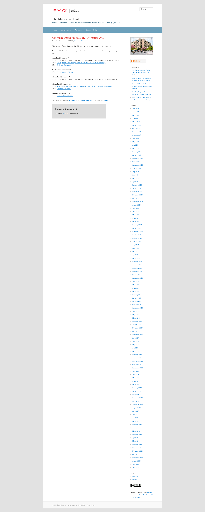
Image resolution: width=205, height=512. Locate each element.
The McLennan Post (65, 19)
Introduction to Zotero (65, 72)
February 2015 (137, 434)
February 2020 (137, 321)
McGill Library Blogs (58, 505)
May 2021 (135, 285)
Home (55, 30)
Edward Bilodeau (80, 40)
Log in (134, 479)
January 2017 (136, 428)
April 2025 (135, 145)
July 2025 (135, 138)
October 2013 (136, 454)
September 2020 (137, 308)
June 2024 (135, 175)
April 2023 (135, 218)
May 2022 (135, 251)
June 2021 (135, 281)
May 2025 (135, 142)
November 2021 (137, 271)
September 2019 (137, 334)
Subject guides (66, 30)
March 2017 (136, 421)
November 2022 (137, 231)
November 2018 (137, 361)
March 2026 (136, 122)
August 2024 (136, 168)
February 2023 (137, 225)
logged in (65, 113)
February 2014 (137, 444)
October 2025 (136, 128)
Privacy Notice (91, 505)
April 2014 (135, 438)
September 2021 (137, 278)
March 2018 (136, 384)
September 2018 (137, 368)
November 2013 (137, 451)
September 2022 (137, 238)
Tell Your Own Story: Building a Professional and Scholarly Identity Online (84, 86)
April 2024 (135, 182)
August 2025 (136, 135)
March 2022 (136, 258)
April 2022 (135, 255)
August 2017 (136, 408)
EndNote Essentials (64, 65)
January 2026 (136, 125)
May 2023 (135, 215)
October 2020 (136, 305)
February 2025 (137, 152)
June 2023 (135, 211)
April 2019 (135, 348)
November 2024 (137, 158)
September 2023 (137, 201)
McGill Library (82, 505)
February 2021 (137, 295)
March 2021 (136, 291)
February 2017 (137, 424)
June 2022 (135, 248)
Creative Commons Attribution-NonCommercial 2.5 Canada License (141, 494)
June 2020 (135, 311)
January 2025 (136, 155)
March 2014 (136, 441)
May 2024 (135, 178)
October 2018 (136, 364)
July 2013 (135, 464)
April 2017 (135, 418)
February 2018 (137, 388)
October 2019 (136, 331)
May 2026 (135, 115)
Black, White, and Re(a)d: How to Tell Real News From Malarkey (81, 62)
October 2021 (136, 275)
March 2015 (136, 431)
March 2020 (136, 318)
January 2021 (136, 298)
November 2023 (137, 195)
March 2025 (136, 148)
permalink (106, 100)
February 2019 (137, 354)
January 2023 (136, 228)
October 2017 (136, 401)
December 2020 (137, 301)
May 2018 (135, 378)
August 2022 (136, 241)
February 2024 (137, 185)
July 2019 (135, 338)
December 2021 (137, 268)
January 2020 (136, 325)
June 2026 (135, 112)
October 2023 (136, 198)
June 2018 (135, 374)
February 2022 (137, 261)
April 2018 (135, 381)
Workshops (78, 30)
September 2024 (137, 165)
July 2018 (135, 371)
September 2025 (137, 132)
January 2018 (136, 391)
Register (135, 476)
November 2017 (137, 398)
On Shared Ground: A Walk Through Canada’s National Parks (141, 72)
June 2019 (135, 341)
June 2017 (135, 414)
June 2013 (135, 467)
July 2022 (135, 245)
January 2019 (136, 358)
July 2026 (135, 108)
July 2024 (135, 172)
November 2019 (137, 328)
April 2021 (135, 288)
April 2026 (135, 118)
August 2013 (136, 461)
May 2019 (135, 345)
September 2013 (137, 458)
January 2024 (136, 188)
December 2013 (137, 448)
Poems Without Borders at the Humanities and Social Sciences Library (142, 86)
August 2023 (136, 205)
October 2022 (136, 235)
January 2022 (136, 265)
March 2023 (136, 221)
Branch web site (91, 30)
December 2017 (137, 394)
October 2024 (136, 162)
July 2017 (135, 411)
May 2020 (135, 315)
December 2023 (137, 191)
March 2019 (136, 351)
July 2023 (135, 208)
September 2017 (137, 404)
